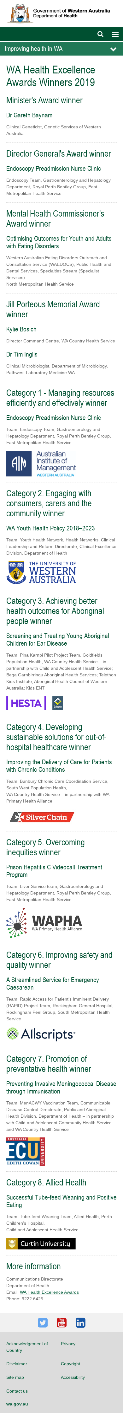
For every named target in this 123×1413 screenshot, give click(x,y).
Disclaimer (16, 1363)
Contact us (17, 1391)
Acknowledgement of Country (27, 1346)
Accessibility (73, 1377)
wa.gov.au (17, 1403)
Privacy (68, 1343)
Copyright (70, 1363)
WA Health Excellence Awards (49, 1292)
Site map (15, 1377)
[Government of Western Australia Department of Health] (61, 2)
